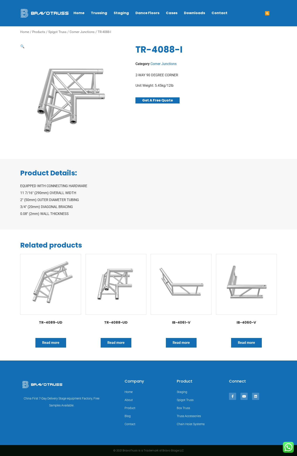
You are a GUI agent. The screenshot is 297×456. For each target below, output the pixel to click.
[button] (267, 13)
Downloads (194, 12)
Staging (121, 12)
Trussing (99, 12)
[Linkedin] (255, 396)
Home (78, 12)
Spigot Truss (57, 32)
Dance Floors (147, 12)
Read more (50, 343)
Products (38, 32)
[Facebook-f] (232, 396)
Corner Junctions (82, 32)
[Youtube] (244, 396)
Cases (171, 12)
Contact (219, 12)
